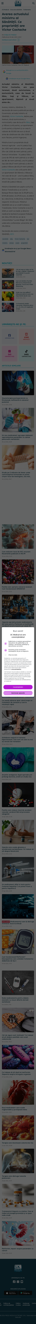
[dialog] (18, 662)
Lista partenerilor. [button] (16, 669)
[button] (18, 655)
